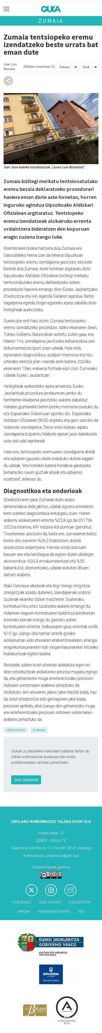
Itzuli (86, 67)
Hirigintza (15, 730)
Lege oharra (50, 902)
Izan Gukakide (26, 779)
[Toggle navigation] (6, 9)
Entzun (65, 67)
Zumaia (51, 20)
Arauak (24, 912)
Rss (81, 912)
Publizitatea (79, 902)
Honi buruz (21, 902)
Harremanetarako (54, 912)
